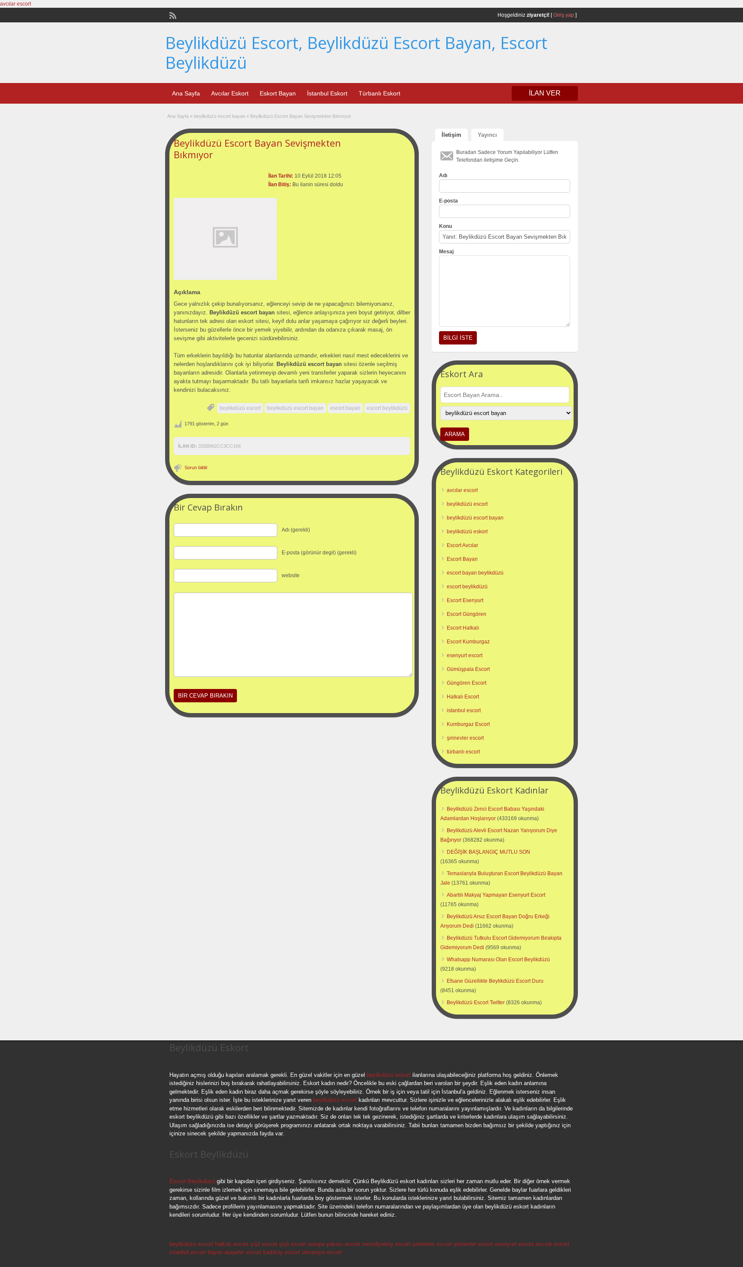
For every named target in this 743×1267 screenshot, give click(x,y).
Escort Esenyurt (465, 600)
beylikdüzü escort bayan (219, 116)
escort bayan (345, 408)
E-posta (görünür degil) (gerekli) (319, 553)
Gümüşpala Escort (468, 669)
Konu (445, 226)
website (291, 575)
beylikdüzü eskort (467, 532)
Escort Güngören (466, 614)
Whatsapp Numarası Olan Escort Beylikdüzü (498, 959)
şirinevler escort (465, 738)
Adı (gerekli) (296, 530)
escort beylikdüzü (387, 408)
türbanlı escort (463, 752)
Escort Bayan (462, 559)
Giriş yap (563, 15)
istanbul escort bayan (196, 1252)
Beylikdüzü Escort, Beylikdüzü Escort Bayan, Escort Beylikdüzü (356, 52)
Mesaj (446, 252)
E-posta (448, 201)
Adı (443, 175)
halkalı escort (232, 1244)
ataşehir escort (242, 1252)
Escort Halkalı (463, 628)
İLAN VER (545, 93)
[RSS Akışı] (172, 14)
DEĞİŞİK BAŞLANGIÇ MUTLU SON (488, 852)
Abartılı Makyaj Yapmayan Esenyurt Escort (496, 895)
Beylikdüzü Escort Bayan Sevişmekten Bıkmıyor (257, 148)
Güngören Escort (466, 683)
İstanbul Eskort (327, 93)
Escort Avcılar (462, 545)
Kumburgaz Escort (468, 724)
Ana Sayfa (186, 93)
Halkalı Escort (463, 697)
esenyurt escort (464, 655)
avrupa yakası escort (334, 1244)
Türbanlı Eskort (379, 93)
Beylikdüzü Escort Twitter (476, 1002)
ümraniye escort (322, 1252)
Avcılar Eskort (230, 93)
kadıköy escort (281, 1252)
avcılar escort (15, 4)
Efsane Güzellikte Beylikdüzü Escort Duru (495, 981)
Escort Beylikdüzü (192, 1181)
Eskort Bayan (278, 93)
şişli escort (263, 1244)
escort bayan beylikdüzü (475, 573)
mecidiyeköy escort (386, 1244)
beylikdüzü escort (240, 408)
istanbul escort (464, 710)
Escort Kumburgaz (468, 642)
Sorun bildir (196, 467)
